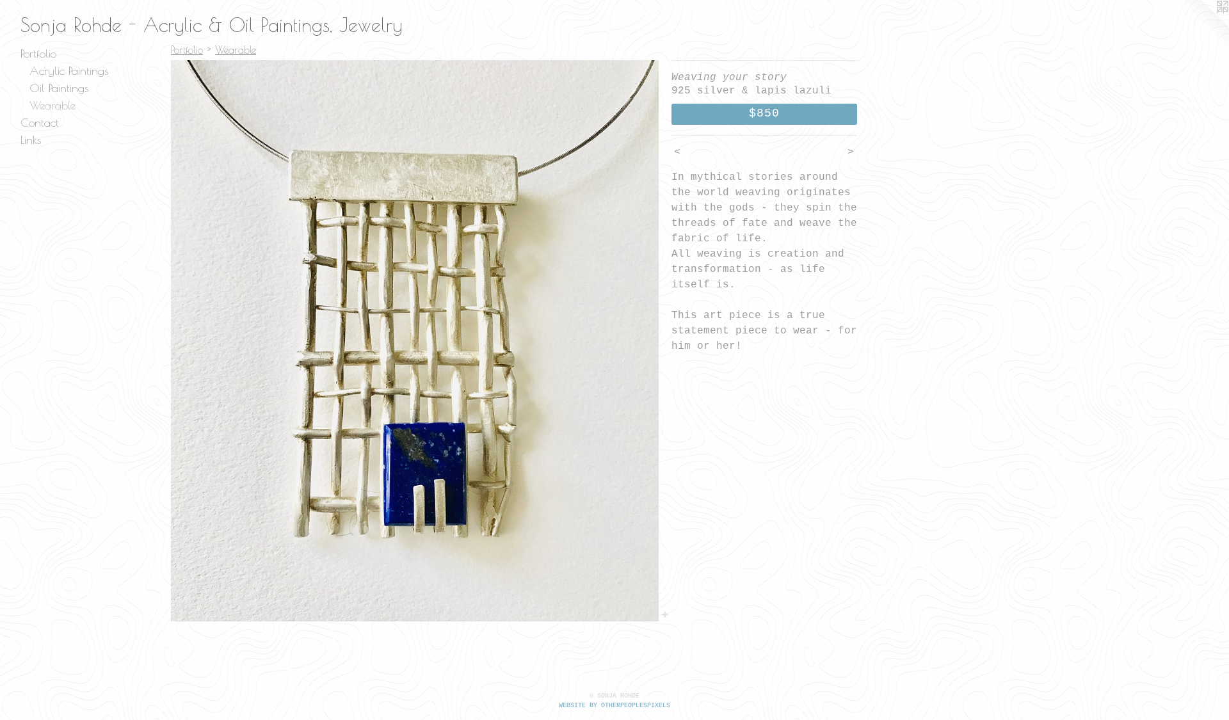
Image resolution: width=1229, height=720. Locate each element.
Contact (39, 122)
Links (30, 140)
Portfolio (38, 53)
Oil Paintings (58, 88)
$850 (764, 113)
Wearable (52, 105)
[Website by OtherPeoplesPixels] (1203, 25)
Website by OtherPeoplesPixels (614, 705)
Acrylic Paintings (68, 70)
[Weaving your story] (415, 340)
